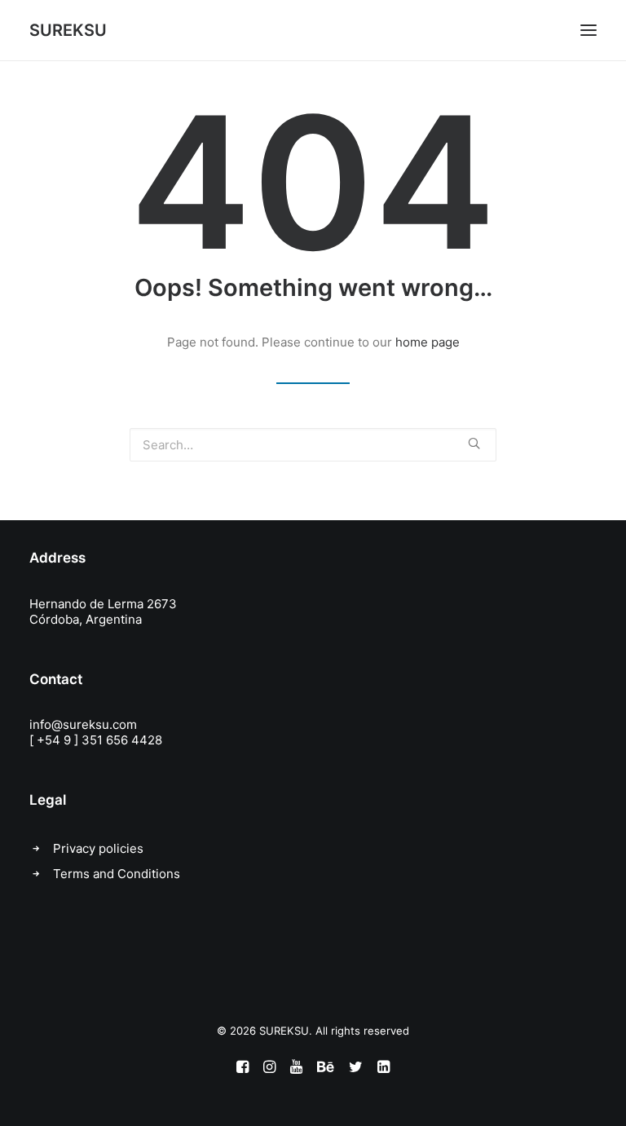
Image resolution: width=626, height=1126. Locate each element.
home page (427, 342)
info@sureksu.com (83, 724)
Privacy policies (98, 848)
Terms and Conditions (116, 873)
